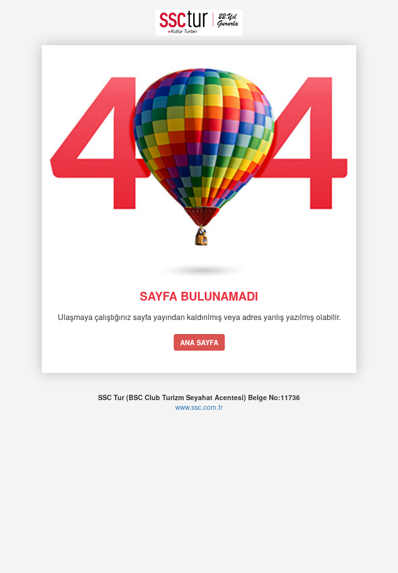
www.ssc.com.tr (199, 407)
